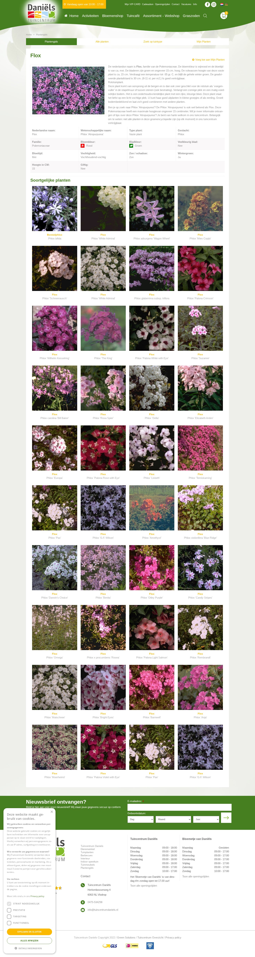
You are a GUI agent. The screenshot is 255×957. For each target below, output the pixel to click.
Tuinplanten (87, 852)
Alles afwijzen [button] (29, 940)
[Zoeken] (205, 16)
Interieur (85, 858)
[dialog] (29, 881)
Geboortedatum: (137, 813)
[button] (29, 948)
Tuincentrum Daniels (92, 846)
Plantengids (51, 41)
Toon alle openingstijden (143, 885)
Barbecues (86, 855)
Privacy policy (173, 937)
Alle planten (102, 41)
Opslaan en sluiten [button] (29, 931)
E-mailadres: (136, 801)
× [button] (51, 812)
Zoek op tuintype (152, 41)
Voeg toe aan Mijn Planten (210, 59)
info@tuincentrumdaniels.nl (103, 909)
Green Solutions (126, 937)
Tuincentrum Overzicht (150, 937)
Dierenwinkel (88, 849)
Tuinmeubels (88, 864)
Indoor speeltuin (89, 861)
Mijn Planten (204, 41)
